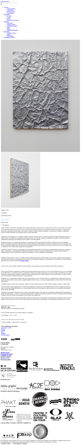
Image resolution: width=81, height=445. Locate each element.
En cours (9, 16)
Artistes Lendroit (11, 24)
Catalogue (6, 21)
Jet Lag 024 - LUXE (6, 327)
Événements (7, 14)
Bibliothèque (10, 36)
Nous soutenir (10, 13)
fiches (8, 27)
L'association (10, 10)
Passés (8, 18)
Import (8, 28)
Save (13, 339)
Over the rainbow (5, 335)
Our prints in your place (13, 20)
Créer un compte (5, 1)
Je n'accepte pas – (20, 443)
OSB (2, 332)
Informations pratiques (9, 37)
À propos (6, 7)
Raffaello (3, 333)
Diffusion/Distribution (12, 30)
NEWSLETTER (5, 358)
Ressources (6, 31)
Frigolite (3, 330)
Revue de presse (11, 11)
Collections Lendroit (12, 26)
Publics (9, 34)
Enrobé (3, 329)
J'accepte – (5, 443)
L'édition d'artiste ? (11, 33)
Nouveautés (10, 23)
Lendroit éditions (11, 8)
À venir (9, 17)
